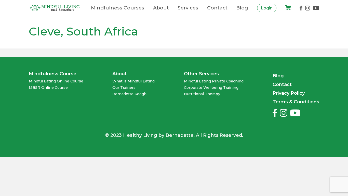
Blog (242, 8)
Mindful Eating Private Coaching (214, 81)
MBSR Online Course (48, 87)
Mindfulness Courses (117, 8)
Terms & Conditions (296, 102)
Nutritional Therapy (202, 94)
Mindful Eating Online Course (56, 81)
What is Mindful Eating (133, 81)
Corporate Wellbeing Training (211, 87)
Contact (217, 8)
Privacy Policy (289, 93)
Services (188, 8)
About (161, 8)
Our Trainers (124, 87)
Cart (288, 8)
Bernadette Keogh (129, 94)
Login (267, 8)
